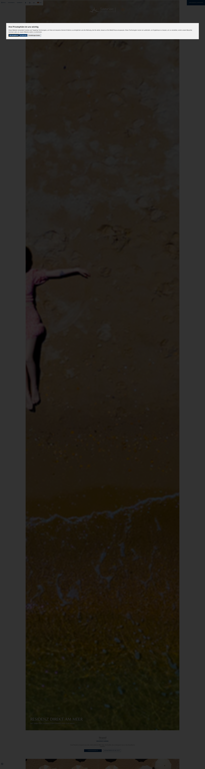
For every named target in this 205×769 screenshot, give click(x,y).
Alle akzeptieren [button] (13, 35)
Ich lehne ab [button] (23, 35)
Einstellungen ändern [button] (34, 35)
